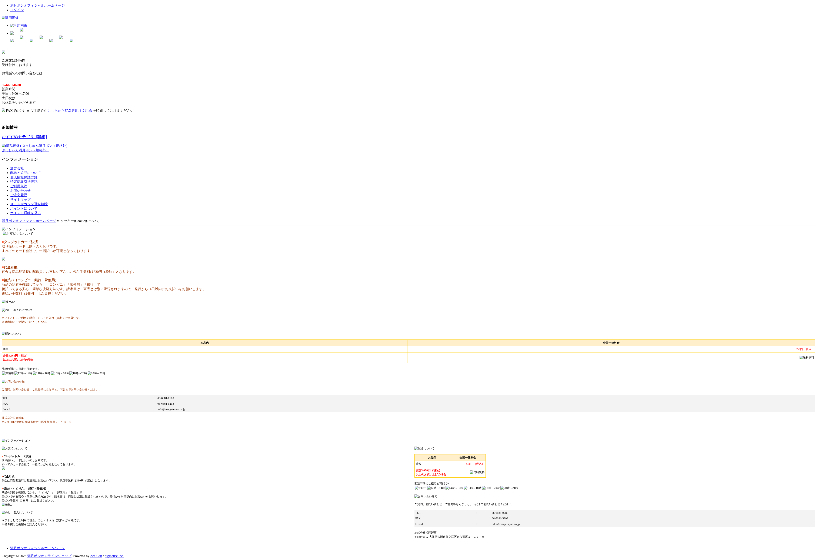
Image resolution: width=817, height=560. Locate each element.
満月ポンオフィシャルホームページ (37, 5)
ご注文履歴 (18, 195)
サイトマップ (20, 199)
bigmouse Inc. (114, 556)
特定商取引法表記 (23, 181)
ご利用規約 (18, 186)
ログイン (17, 10)
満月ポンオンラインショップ (49, 556)
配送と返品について (25, 173)
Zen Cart (96, 556)
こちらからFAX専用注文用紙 (70, 110)
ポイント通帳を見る (25, 213)
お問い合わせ (20, 190)
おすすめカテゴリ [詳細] (24, 137)
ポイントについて (23, 208)
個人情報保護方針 (23, 177)
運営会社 (17, 168)
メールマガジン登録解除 (29, 204)
